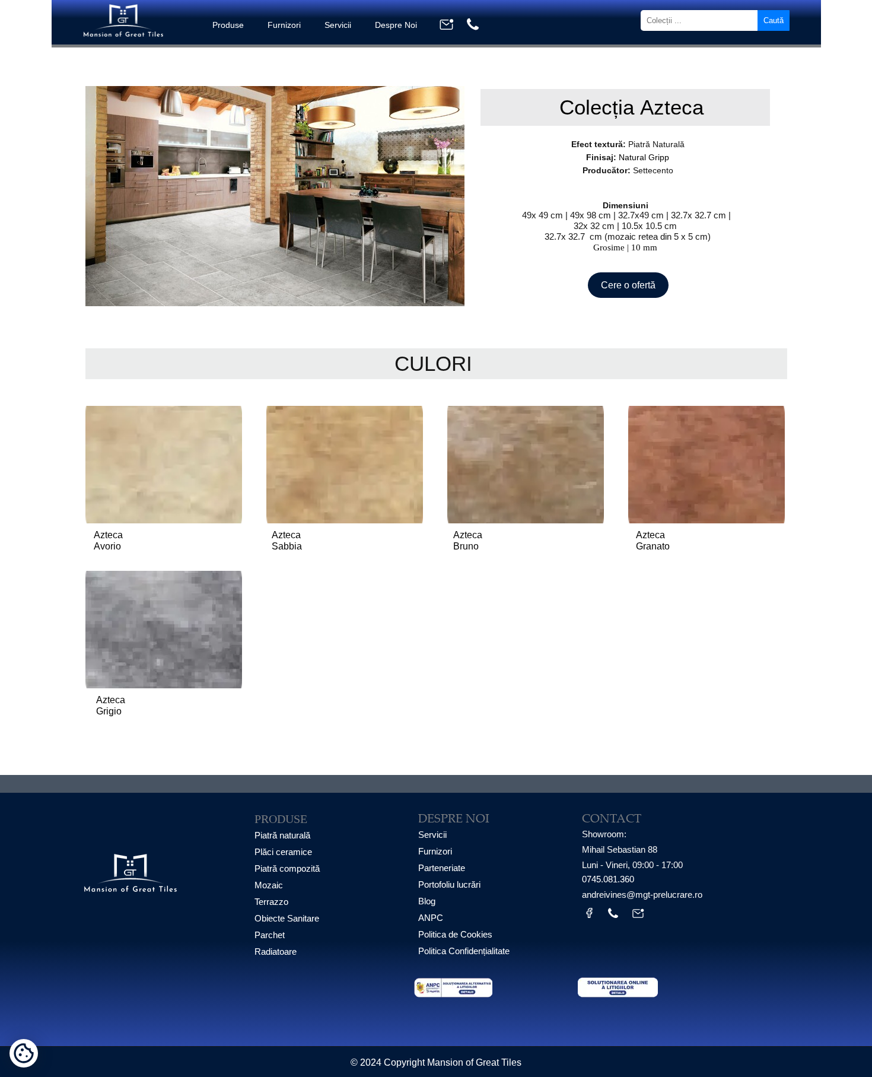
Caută (773, 20)
